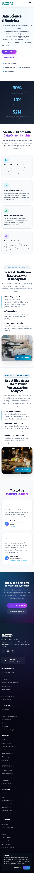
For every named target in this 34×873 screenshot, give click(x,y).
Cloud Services (6, 780)
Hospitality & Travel (7, 810)
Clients (3, 831)
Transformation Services (8, 693)
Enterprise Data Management (10, 716)
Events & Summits (7, 837)
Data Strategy (5, 709)
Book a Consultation (16, 605)
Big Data (4, 723)
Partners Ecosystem (7, 827)
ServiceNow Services (7, 773)
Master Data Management (9, 713)
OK (26, 867)
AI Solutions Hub (6, 740)
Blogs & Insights (6, 844)
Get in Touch (7, 52)
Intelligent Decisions (7, 746)
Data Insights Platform (8, 672)
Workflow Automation (7, 750)
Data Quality (5, 726)
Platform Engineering (7, 756)
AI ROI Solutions (6, 760)
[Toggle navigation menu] (30, 3)
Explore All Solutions (17, 611)
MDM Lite (4, 676)
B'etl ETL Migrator (7, 699)
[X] (13, 651)
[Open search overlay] (23, 3)
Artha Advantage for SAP (8, 696)
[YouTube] (8, 651)
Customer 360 (5, 679)
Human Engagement (7, 753)
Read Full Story (22, 358)
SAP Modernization (7, 770)
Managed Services (6, 783)
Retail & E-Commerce (7, 800)
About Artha (5, 824)
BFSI (3, 797)
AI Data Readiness (6, 743)
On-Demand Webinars (8, 841)
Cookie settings (16, 867)
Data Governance (6, 719)
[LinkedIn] (3, 651)
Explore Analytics (9, 57)
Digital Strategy (6, 689)
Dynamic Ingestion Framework (10, 682)
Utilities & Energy (6, 807)
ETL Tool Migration (7, 686)
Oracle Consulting (6, 777)
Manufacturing (5, 794)
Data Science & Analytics (8, 730)
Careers (4, 834)
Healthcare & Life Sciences (9, 804)
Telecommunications (7, 814)
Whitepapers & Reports (8, 847)
